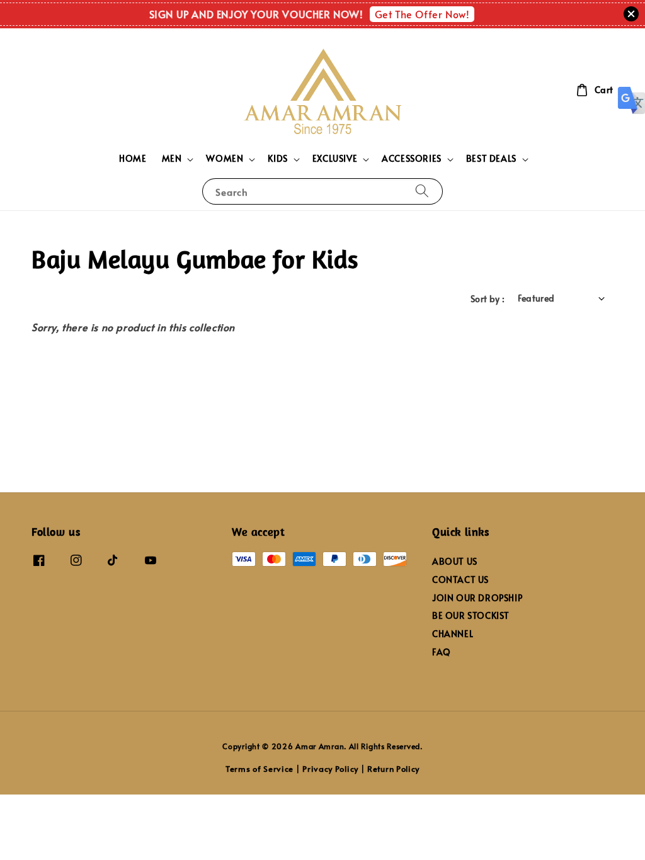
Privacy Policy (330, 768)
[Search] (422, 191)
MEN (172, 158)
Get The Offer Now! (422, 14)
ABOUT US (454, 561)
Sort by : (488, 299)
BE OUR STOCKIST (471, 615)
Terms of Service (259, 768)
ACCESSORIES (412, 158)
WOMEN (224, 158)
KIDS (277, 158)
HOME (132, 158)
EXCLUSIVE (334, 158)
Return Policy (393, 768)
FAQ (441, 652)
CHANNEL (452, 634)
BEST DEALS (491, 158)
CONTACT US (460, 580)
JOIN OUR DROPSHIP (477, 598)
